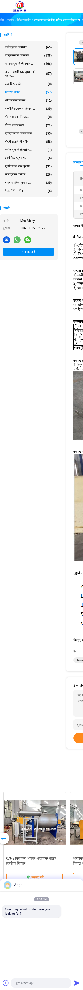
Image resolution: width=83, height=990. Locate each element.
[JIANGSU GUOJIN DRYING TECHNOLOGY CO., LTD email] (6, 239)
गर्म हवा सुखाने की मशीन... (28, 64)
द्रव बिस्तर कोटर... (28, 84)
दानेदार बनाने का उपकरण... (28, 133)
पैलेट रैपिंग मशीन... (28, 191)
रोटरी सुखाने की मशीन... (28, 141)
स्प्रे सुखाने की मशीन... (28, 47)
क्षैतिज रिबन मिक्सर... (28, 100)
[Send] (76, 983)
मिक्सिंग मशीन (28, 92)
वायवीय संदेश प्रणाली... (28, 183)
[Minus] (76, 885)
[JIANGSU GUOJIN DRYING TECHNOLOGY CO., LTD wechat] (27, 239)
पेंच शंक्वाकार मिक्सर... (28, 117)
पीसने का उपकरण (28, 125)
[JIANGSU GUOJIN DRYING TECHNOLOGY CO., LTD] (19, 6)
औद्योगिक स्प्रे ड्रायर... (28, 158)
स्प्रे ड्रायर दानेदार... (28, 174)
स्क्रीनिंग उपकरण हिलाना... (28, 109)
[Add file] (6, 983)
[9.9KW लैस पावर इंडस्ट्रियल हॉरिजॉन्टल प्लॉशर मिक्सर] (43, 822)
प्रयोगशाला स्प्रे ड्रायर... (28, 166)
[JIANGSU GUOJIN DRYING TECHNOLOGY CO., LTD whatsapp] (17, 239)
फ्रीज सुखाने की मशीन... (28, 150)
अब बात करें (28, 252)
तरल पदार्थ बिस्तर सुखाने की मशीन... (28, 73)
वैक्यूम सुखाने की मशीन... (28, 55)
